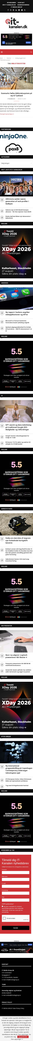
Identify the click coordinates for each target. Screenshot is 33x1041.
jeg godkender (23, 1037)
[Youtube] (19, 10)
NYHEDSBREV (11, 2)
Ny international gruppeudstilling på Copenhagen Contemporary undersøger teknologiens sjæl (19, 769)
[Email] (22, 10)
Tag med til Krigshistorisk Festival (17, 785)
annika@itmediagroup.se (13, 995)
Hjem (1, 58)
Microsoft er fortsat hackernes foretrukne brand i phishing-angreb (17, 321)
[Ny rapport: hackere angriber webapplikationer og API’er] (16, 298)
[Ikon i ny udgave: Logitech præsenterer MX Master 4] (16, 641)
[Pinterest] (13, 10)
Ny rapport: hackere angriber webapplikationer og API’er (18, 313)
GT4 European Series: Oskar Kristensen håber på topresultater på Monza (18, 780)
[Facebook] (8, 10)
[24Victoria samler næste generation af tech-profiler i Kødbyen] (16, 185)
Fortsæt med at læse (6, 114)
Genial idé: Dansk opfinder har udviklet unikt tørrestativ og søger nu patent (18, 671)
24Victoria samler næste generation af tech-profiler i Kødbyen (17, 201)
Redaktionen (12, 99)
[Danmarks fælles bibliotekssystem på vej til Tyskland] (16, 78)
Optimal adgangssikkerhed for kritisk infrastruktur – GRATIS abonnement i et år (19, 329)
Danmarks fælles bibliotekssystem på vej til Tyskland (16, 94)
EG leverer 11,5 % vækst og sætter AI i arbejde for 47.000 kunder (18, 443)
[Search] (31, 52)
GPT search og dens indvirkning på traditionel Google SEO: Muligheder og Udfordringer (18, 427)
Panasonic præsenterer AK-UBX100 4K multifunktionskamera (18, 664)
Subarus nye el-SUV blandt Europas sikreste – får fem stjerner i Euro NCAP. (19, 211)
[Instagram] (10, 10)
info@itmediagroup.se (12, 980)
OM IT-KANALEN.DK (9, 5)
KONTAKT (21, 2)
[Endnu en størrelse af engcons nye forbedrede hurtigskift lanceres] (16, 524)
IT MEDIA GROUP (16, 7)
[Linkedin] (16, 10)
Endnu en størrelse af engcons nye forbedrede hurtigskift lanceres (18, 540)
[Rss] (24, 10)
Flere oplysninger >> (17, 1039)
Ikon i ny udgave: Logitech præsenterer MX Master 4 (16, 656)
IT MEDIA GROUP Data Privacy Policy (13, 1008)
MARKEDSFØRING (23, 5)
